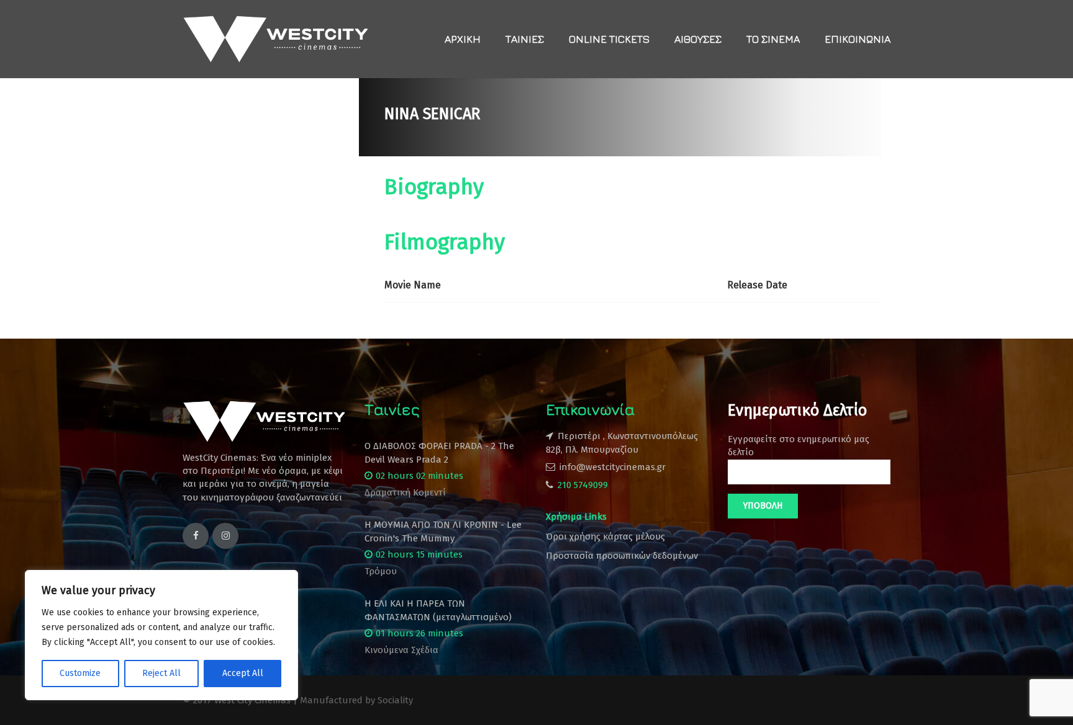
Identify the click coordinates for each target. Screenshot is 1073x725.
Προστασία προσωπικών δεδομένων (622, 555)
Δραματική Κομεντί (405, 492)
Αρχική (463, 39)
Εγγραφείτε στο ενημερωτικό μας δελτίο (798, 446)
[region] (161, 635)
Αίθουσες (698, 39)
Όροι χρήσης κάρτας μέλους (605, 536)
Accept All (242, 673)
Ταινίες (524, 39)
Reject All (161, 673)
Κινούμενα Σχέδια (401, 650)
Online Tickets (609, 39)
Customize (80, 673)
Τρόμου (380, 571)
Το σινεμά (773, 39)
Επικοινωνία (857, 39)
